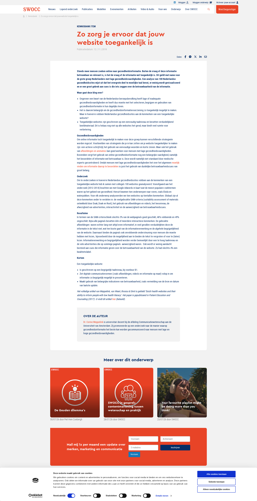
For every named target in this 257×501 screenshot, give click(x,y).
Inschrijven (175, 447)
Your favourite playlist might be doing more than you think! (181, 406)
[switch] (97, 495)
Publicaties (87, 9)
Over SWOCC (191, 9)
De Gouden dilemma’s (69, 410)
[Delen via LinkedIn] (200, 57)
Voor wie (162, 9)
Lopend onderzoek (69, 9)
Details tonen (162, 496)
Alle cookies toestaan (216, 474)
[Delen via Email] (205, 57)
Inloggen (181, 2)
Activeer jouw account (225, 2)
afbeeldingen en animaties (93, 151)
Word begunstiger (227, 9)
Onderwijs (176, 9)
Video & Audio (147, 9)
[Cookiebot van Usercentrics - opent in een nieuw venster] (35, 496)
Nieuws (52, 9)
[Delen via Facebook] (185, 57)
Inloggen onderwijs (200, 2)
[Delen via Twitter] (195, 57)
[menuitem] (52, 9)
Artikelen (132, 9)
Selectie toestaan (216, 482)
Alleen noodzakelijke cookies (216, 489)
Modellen (101, 9)
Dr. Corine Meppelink (93, 322)
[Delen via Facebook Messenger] (190, 57)
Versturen (134, 454)
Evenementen (116, 9)
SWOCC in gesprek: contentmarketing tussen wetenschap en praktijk (125, 406)
